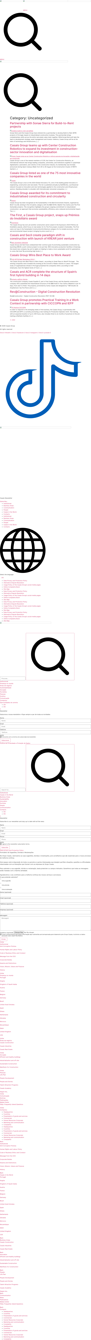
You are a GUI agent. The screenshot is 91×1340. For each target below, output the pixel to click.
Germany (3, 998)
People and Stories (6, 1081)
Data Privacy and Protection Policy (15, 580)
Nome (2, 718)
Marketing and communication (14, 1122)
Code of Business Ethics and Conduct (12, 953)
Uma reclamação (7, 889)
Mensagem (3, 915)
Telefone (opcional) (6, 903)
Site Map (7, 589)
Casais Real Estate (6, 1049)
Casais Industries (5, 1046)
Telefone (3, 729)
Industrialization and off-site (9, 1060)
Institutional (7, 503)
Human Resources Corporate (13, 1120)
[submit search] (50, 656)
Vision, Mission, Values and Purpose (12, 966)
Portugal (3, 977)
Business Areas (9, 506)
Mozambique (4, 1025)
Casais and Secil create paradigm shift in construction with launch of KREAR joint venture (42, 236)
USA (1, 1035)
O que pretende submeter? (9, 877)
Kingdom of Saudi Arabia (8, 984)
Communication (9, 508)
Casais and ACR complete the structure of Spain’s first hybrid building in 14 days (43, 273)
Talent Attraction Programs (9, 1085)
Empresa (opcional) (6, 909)
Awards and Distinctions (8, 963)
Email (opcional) (5, 898)
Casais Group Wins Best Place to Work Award (40, 255)
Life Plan (3, 1075)
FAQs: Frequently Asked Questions (11, 1104)
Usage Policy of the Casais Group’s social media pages (22, 585)
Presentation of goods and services (15, 1116)
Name (2, 825)
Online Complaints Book (12, 587)
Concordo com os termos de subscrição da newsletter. (19, 737)
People (6, 510)
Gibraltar (3, 1018)
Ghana (2, 1011)
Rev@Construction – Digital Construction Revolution (45, 291)
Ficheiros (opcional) (6, 932)
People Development (7, 1078)
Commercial (8, 1118)
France (2, 991)
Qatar (2, 1028)
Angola (2, 981)
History (2, 970)
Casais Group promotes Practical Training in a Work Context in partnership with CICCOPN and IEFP (44, 301)
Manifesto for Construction (9, 1067)
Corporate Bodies (6, 960)
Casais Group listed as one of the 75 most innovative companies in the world (45, 174)
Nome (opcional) (5, 892)
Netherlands (4, 1015)
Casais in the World (10, 512)
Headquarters (8, 1112)
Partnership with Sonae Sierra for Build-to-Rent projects (42, 124)
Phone (2, 836)
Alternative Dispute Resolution (14, 583)
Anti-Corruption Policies (8, 946)
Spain (2, 1008)
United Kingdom (5, 1031)
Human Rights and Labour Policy (11, 949)
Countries (7, 1114)
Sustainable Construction (8, 1064)
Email (2, 723)
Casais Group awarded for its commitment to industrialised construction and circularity (40, 194)
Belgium (2, 994)
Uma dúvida (5, 885)
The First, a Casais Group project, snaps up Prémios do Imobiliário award (44, 216)
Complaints (7, 1125)
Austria (2, 988)
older (12, 320)
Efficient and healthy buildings (10, 1057)
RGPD (2, 735)
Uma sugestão (6, 880)
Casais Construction (7, 1042)
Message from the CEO (8, 956)
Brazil (2, 1001)
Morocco (3, 1021)
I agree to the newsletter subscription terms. (16, 844)
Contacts (7, 514)
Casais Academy (5, 1088)
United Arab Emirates (7, 1004)
